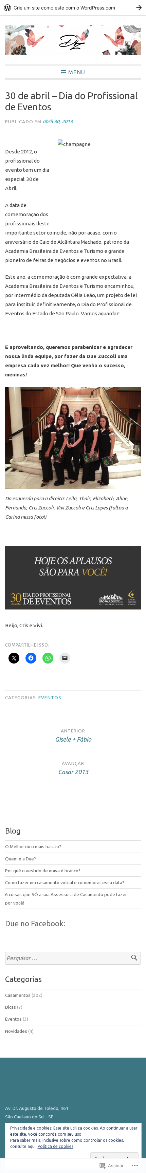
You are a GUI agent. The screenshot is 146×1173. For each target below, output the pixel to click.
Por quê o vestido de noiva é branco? (42, 870)
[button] (73, 438)
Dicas (10, 1007)
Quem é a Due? (20, 858)
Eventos (49, 697)
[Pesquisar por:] (73, 958)
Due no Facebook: (35, 923)
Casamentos (18, 995)
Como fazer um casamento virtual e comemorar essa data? (64, 882)
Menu (76, 72)
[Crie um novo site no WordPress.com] (73, 7)
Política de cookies (55, 1146)
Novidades (16, 1031)
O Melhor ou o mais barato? (33, 846)
